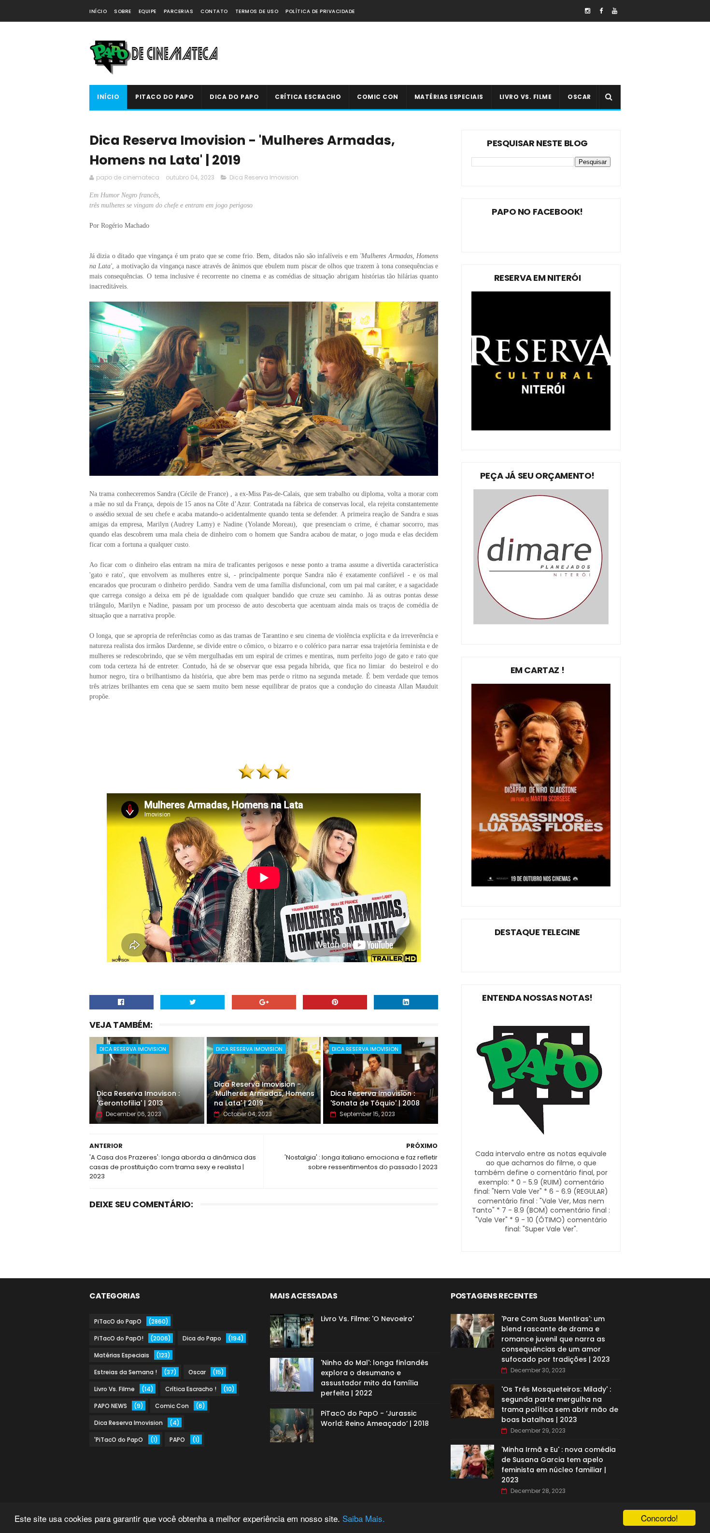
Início (98, 11)
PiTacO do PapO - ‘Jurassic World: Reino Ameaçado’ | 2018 (375, 1418)
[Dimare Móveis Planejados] (541, 622)
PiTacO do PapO (164, 97)
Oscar (579, 97)
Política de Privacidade (320, 11)
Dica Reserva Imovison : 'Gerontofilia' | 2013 (138, 1098)
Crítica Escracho (308, 97)
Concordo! (659, 1518)
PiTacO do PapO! (118, 1338)
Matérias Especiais (448, 97)
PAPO (177, 1440)
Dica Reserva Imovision (263, 177)
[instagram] (588, 11)
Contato (214, 11)
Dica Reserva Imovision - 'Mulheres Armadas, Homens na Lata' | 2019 (264, 1093)
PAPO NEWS (110, 1406)
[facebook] (601, 11)
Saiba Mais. (363, 1518)
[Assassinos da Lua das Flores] (541, 884)
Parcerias (179, 11)
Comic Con (377, 97)
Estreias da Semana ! (125, 1372)
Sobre (122, 11)
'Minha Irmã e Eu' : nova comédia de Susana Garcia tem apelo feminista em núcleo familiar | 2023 (558, 1465)
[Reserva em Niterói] (541, 428)
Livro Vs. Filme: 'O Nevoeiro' (367, 1319)
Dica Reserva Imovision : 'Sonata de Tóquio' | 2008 (375, 1098)
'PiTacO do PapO (118, 1440)
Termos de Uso (257, 11)
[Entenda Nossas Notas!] (541, 1144)
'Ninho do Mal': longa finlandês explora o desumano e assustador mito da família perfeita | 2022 (374, 1378)
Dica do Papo (234, 97)
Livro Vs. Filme (525, 97)
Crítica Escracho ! (190, 1389)
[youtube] (615, 11)
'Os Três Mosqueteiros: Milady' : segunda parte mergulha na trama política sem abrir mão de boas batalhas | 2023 (559, 1404)
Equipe (147, 11)
